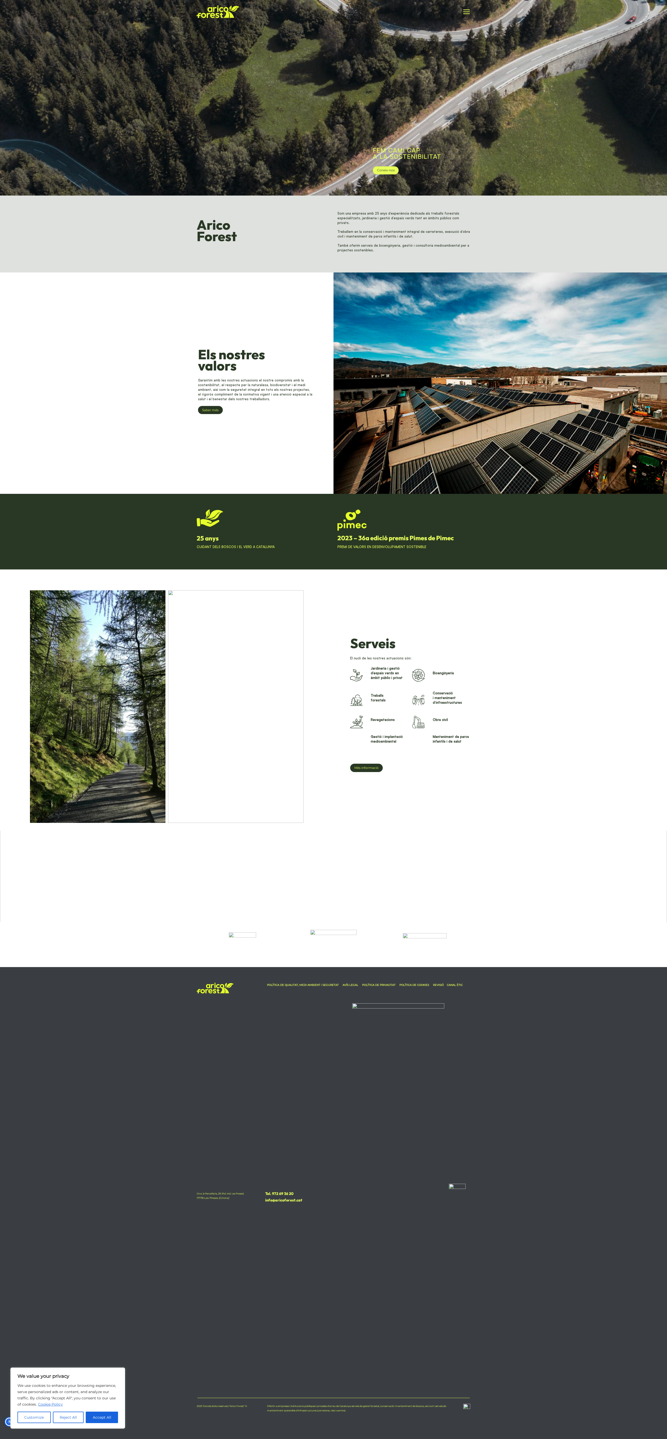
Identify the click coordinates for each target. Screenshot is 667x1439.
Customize (34, 1417)
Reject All (68, 1417)
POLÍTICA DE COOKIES (414, 985)
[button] (466, 11)
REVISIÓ (438, 985)
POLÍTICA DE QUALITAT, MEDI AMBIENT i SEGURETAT (303, 985)
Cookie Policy (50, 1404)
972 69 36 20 (282, 1193)
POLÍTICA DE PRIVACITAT (379, 985)
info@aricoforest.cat (283, 1200)
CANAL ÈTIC (455, 985)
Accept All (102, 1417)
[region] (67, 1398)
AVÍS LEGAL (350, 985)
